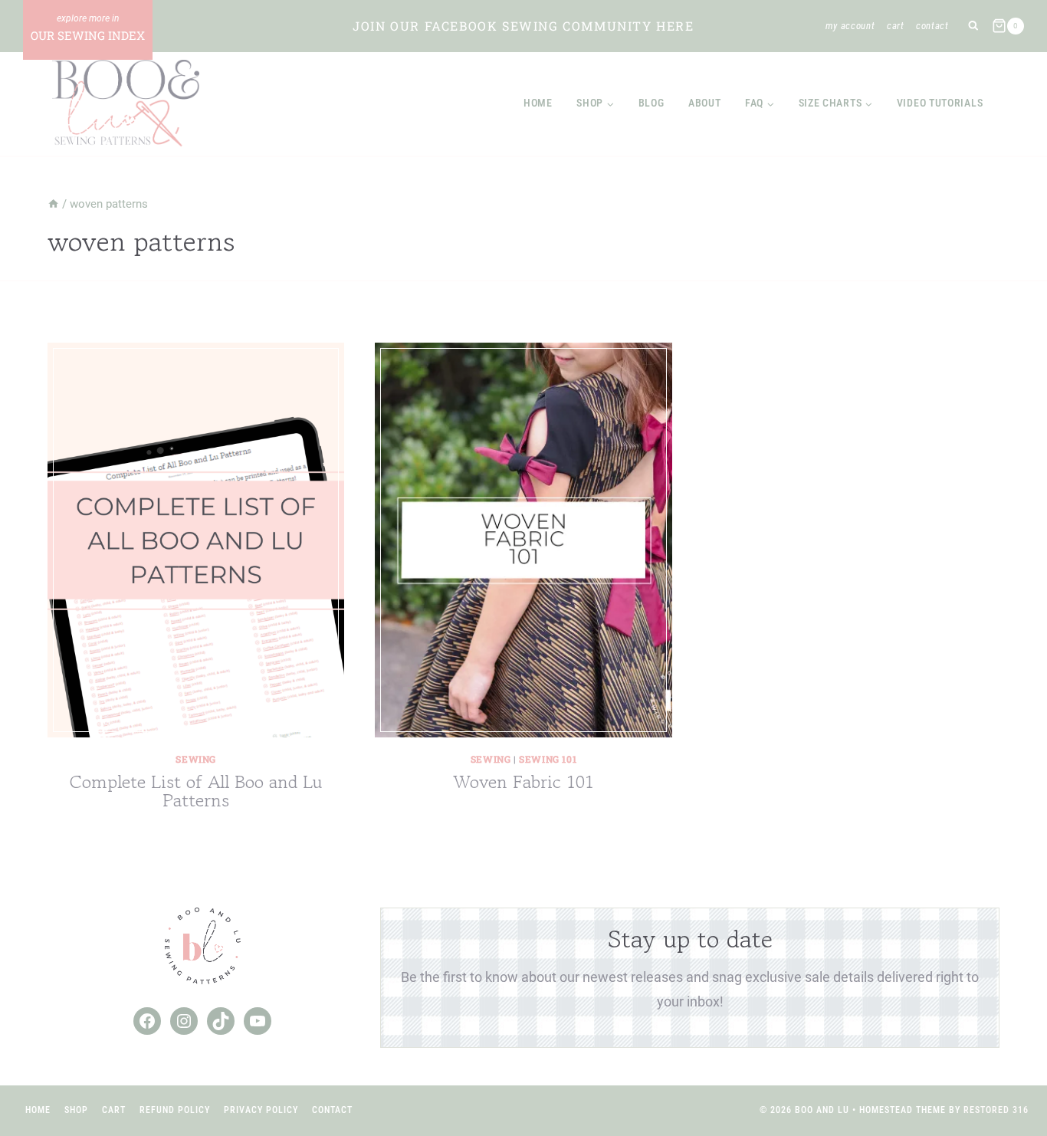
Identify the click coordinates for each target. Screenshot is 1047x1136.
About (704, 103)
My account (850, 25)
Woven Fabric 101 (523, 781)
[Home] (53, 204)
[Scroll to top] (1007, 1074)
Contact (932, 25)
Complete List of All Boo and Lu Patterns (196, 790)
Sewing (196, 759)
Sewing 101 (547, 759)
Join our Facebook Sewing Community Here (523, 26)
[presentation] (196, 540)
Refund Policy (174, 1110)
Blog (651, 103)
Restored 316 (996, 1110)
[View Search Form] (973, 26)
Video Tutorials (940, 103)
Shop (76, 1110)
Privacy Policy (261, 1110)
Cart (895, 25)
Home (538, 103)
